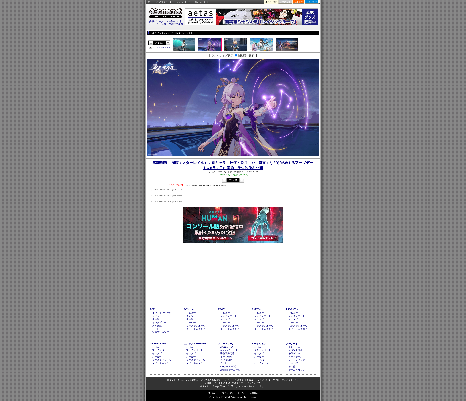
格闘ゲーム (294, 353)
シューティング (296, 360)
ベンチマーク (261, 363)
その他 (291, 366)
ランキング (312, 2)
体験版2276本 (175, 24)
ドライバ (259, 360)
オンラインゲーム (161, 312)
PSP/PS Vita (292, 309)
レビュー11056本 (157, 24)
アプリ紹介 (226, 360)
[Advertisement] (233, 274)
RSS (149, 2)
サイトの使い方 (183, 2)
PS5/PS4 (256, 309)
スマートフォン (226, 343)
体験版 (155, 319)
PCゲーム (189, 309)
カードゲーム (295, 356)
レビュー (157, 315)
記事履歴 (299, 2)
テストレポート (262, 350)
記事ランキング (160, 332)
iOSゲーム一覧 (228, 366)
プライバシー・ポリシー (234, 393)
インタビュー (159, 322)
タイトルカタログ (195, 329)
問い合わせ (200, 2)
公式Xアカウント (164, 2)
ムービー (157, 329)
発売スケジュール (195, 325)
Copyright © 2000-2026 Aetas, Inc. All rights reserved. (233, 397)
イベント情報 (295, 350)
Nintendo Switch (158, 343)
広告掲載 (254, 393)
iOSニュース (226, 346)
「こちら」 (250, 383)
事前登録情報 (227, 353)
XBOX (221, 309)
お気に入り (285, 2)
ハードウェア (259, 343)
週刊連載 (157, 325)
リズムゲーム (295, 363)
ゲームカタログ (296, 369)
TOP (152, 309)
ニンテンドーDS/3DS (195, 343)
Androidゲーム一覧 (230, 369)
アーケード (292, 343)
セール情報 (226, 356)
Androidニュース (229, 350)
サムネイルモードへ (161, 47)
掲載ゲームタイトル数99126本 (165, 21)
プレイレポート (228, 315)
